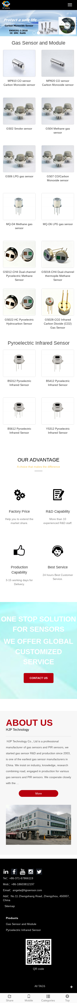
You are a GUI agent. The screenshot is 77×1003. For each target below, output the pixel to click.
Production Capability (19, 569)
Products (12, 918)
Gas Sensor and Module (21, 924)
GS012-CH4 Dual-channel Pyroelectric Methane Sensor (19, 275)
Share (9, 1000)
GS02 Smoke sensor (19, 128)
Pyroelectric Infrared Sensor (23, 930)
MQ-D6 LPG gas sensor (58, 224)
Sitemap (10, 906)
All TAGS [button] (40, 986)
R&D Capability (58, 511)
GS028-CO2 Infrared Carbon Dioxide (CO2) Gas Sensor (58, 323)
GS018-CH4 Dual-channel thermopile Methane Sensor (57, 275)
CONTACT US (39, 678)
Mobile (29, 1000)
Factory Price (19, 511)
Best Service (58, 567)
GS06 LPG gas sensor (19, 176)
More (38, 793)
